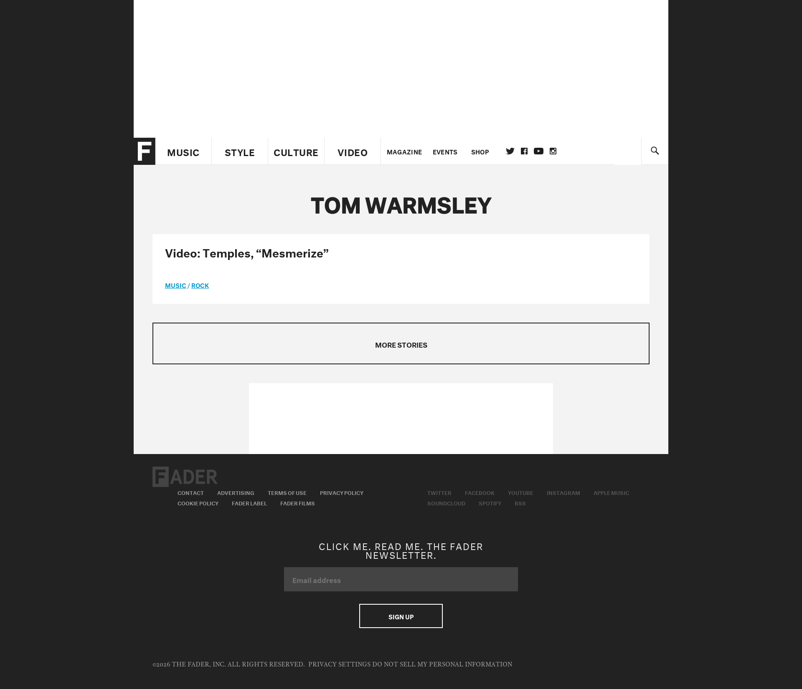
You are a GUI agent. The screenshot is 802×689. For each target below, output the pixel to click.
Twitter (510, 151)
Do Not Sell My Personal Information (442, 664)
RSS (520, 502)
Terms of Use (287, 492)
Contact (191, 492)
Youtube (520, 492)
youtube (538, 151)
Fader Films (297, 502)
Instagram (563, 492)
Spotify (490, 502)
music (175, 285)
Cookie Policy (198, 502)
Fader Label (249, 502)
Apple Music (611, 492)
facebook (524, 151)
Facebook (480, 492)
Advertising (235, 492)
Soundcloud (446, 502)
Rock (200, 285)
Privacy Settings (339, 664)
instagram (553, 151)
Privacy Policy (341, 492)
